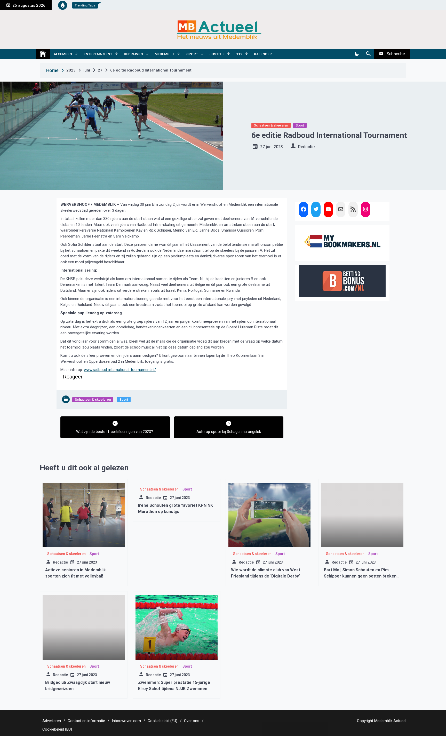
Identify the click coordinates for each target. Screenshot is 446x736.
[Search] (368, 54)
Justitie (217, 54)
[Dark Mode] (356, 54)
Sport (192, 54)
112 (239, 54)
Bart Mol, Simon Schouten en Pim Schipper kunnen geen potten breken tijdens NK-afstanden (360, 576)
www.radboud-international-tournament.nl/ (120, 369)
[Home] (43, 54)
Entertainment (98, 54)
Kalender (263, 54)
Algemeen (63, 54)
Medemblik (165, 54)
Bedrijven (133, 54)
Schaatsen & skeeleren (271, 125)
